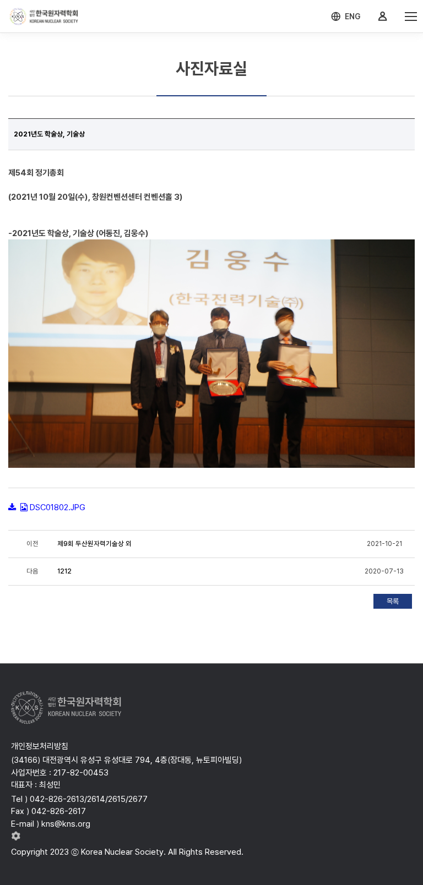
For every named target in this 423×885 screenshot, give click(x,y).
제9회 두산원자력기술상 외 (94, 544)
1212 (64, 571)
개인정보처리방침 (39, 746)
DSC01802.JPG (57, 507)
